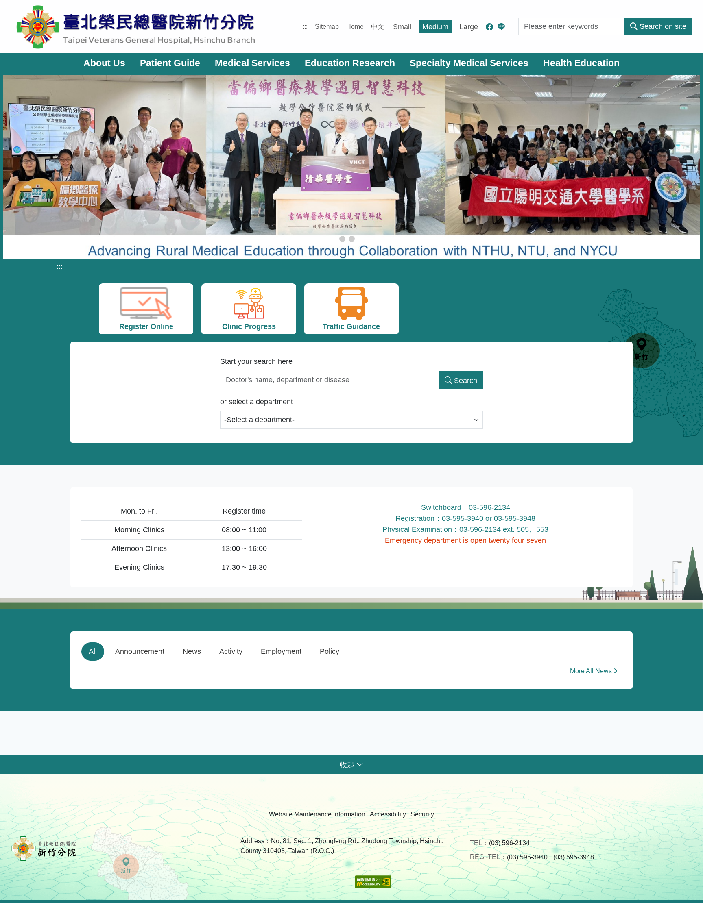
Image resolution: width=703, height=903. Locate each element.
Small (402, 27)
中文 (377, 26)
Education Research (350, 63)
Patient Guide (170, 63)
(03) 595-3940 (527, 857)
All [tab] (93, 651)
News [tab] (192, 651)
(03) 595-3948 (573, 857)
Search (465, 380)
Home (355, 26)
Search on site (663, 26)
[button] (342, 239)
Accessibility (388, 814)
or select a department (256, 402)
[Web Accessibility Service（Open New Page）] (373, 881)
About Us (104, 63)
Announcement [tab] (139, 651)
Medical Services (252, 63)
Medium (435, 27)
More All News (591, 671)
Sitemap (327, 26)
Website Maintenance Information (317, 814)
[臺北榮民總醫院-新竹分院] (136, 26)
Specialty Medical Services (469, 63)
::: (305, 26)
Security (422, 814)
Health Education (581, 63)
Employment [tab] (281, 651)
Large (468, 27)
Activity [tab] (230, 651)
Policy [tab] (329, 651)
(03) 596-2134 (509, 843)
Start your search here (256, 361)
